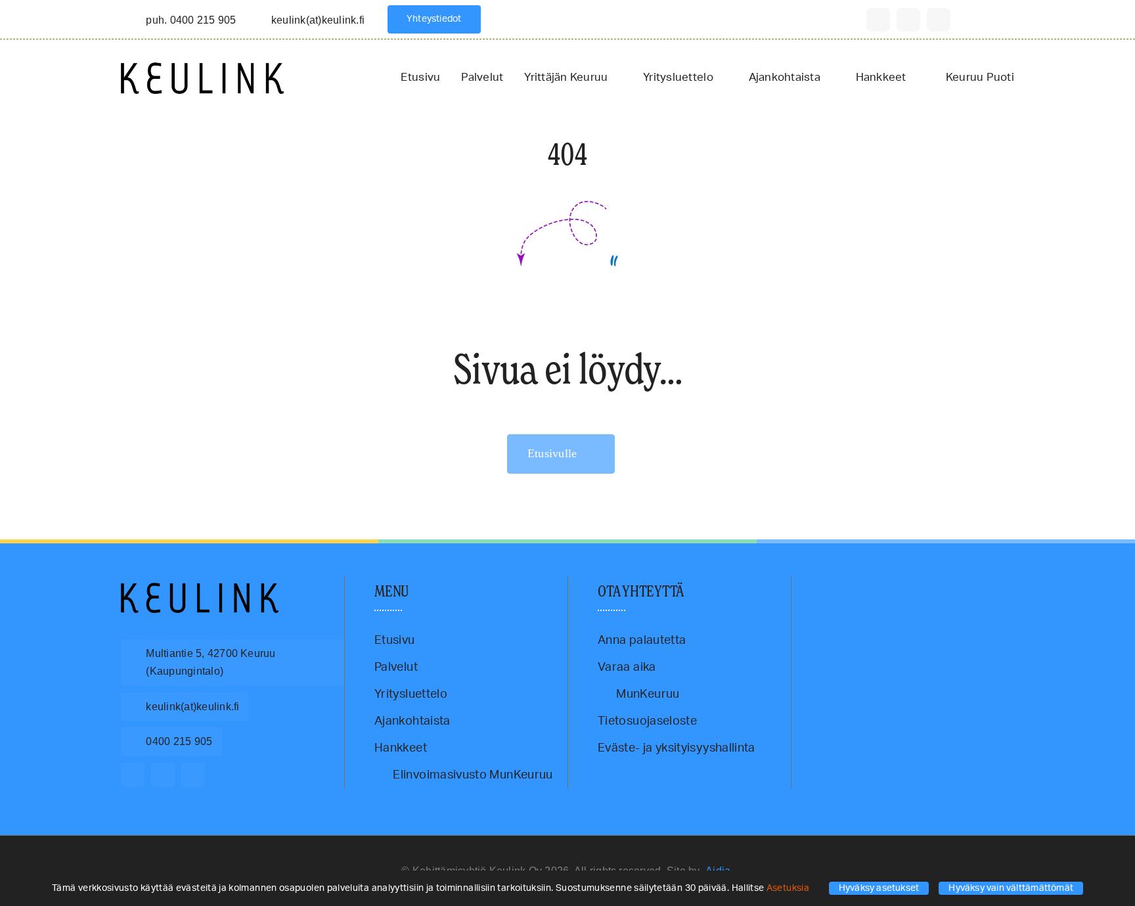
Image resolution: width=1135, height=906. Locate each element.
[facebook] (878, 20)
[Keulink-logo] (199, 589)
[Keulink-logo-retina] (202, 68)
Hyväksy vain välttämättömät (1010, 888)
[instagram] (908, 20)
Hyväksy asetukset (879, 888)
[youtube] (938, 20)
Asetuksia (789, 888)
